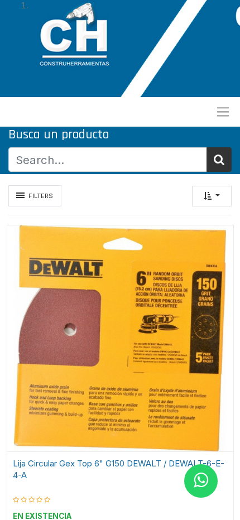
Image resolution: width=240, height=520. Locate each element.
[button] (212, 196)
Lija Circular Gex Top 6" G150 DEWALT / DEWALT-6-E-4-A (118, 469)
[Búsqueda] (219, 159)
